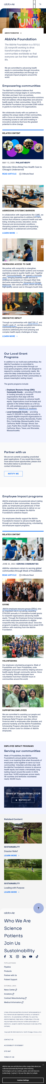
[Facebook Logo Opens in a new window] (5, 956)
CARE (37, 215)
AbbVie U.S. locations (28, 408)
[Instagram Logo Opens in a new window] (17, 956)
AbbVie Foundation (12, 33)
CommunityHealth (14, 275)
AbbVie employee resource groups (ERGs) (20, 609)
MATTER (32, 322)
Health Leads (8, 325)
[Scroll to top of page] (38, 908)
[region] (23, 1073)
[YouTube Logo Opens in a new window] (30, 957)
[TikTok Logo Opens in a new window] (37, 956)
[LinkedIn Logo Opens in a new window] (24, 956)
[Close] (43, 1064)
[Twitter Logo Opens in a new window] (11, 956)
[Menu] (40, 4)
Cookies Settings (23, 1080)
